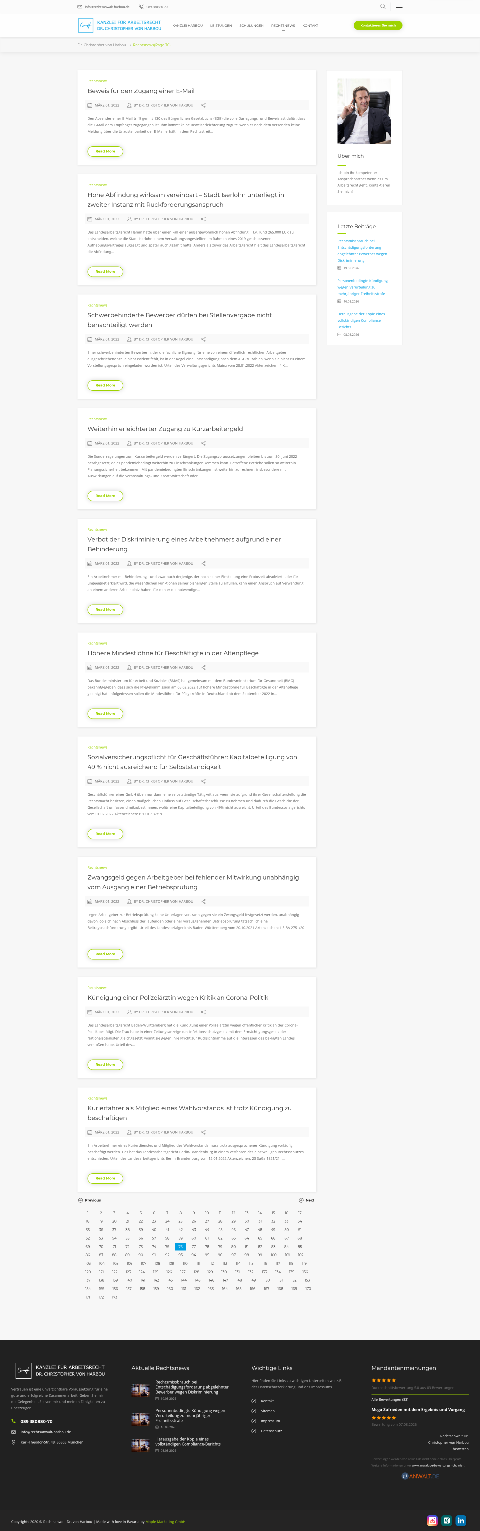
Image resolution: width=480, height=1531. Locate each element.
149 (253, 1280)
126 (169, 1272)
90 (140, 1255)
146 (211, 1280)
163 (211, 1288)
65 (260, 1238)
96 (220, 1255)
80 (233, 1246)
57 (154, 1238)
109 (171, 1263)
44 (207, 1230)
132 (251, 1272)
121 (101, 1272)
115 (251, 1263)
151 (280, 1280)
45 (220, 1230)
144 (184, 1280)
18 (88, 1221)
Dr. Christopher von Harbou (102, 45)
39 (141, 1230)
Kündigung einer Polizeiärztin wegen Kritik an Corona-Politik (178, 997)
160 (170, 1288)
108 (157, 1263)
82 (260, 1246)
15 (273, 1213)
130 (224, 1272)
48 (260, 1230)
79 (220, 1246)
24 (167, 1221)
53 (101, 1238)
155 (101, 1288)
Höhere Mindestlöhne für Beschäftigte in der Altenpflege (173, 653)
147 (225, 1280)
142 (156, 1280)
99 (260, 1255)
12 (233, 1213)
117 (278, 1263)
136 (305, 1272)
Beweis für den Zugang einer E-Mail (141, 90)
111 (198, 1263)
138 (101, 1280)
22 (141, 1221)
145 (197, 1280)
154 (88, 1288)
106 (129, 1263)
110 (185, 1263)
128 (196, 1272)
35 (88, 1230)
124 (142, 1272)
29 (234, 1221)
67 (286, 1238)
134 (278, 1272)
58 (167, 1238)
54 (114, 1238)
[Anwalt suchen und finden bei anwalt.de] (420, 1478)
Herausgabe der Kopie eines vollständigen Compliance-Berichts (361, 320)
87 (101, 1255)
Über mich (351, 156)
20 (114, 1221)
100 (273, 1255)
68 (300, 1238)
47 (247, 1230)
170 (308, 1288)
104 (102, 1263)
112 (211, 1263)
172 (101, 1297)
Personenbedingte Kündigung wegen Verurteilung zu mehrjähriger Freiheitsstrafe (363, 287)
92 (167, 1255)
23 (154, 1221)
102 (301, 1255)
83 (273, 1246)
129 (210, 1272)
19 (101, 1221)
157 (129, 1288)
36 (101, 1230)
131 (237, 1272)
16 (286, 1213)
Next (309, 1200)
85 (300, 1246)
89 (127, 1255)
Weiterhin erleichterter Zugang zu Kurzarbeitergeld (165, 428)
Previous (92, 1200)
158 (142, 1288)
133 (264, 1272)
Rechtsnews (98, 80)
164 (225, 1288)
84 (286, 1246)
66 (273, 1238)
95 (207, 1255)
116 (264, 1263)
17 (300, 1213)
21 (127, 1221)
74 (154, 1246)
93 (180, 1255)
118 (291, 1263)
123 (128, 1272)
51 (300, 1230)
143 (170, 1280)
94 (194, 1255)
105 (115, 1263)
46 (233, 1230)
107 (143, 1263)
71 (114, 1246)
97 (234, 1255)
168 (280, 1288)
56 (141, 1238)
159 (156, 1288)
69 (88, 1246)
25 (180, 1221)
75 (167, 1246)
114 (238, 1263)
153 (307, 1280)
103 (88, 1263)
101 (287, 1255)
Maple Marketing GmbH (166, 1521)
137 (87, 1280)
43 (194, 1230)
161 (184, 1288)
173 (114, 1297)
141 (142, 1280)
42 (180, 1230)
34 (300, 1221)
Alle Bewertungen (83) (390, 1399)
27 (207, 1221)
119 (304, 1263)
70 (101, 1246)
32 (273, 1221)
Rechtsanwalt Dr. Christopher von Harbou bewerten (448, 1442)
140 (129, 1280)
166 (253, 1288)
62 (220, 1238)
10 (207, 1213)
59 (180, 1238)
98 (246, 1255)
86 (88, 1255)
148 (239, 1280)
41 (167, 1230)
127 (183, 1272)
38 (128, 1230)
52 (88, 1238)
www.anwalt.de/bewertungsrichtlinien (438, 1465)
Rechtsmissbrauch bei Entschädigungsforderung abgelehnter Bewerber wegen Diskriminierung (192, 1387)
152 (293, 1280)
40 (154, 1230)
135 (291, 1272)
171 (88, 1297)
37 (114, 1230)
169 (294, 1288)
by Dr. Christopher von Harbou (163, 105)
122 (115, 1272)
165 (239, 1288)
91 (154, 1255)
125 (155, 1272)
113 (224, 1263)
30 (247, 1221)
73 (141, 1246)
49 (273, 1230)
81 (246, 1246)
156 (115, 1288)
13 (246, 1213)
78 (207, 1246)
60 (194, 1238)
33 (286, 1221)
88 (114, 1255)
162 (197, 1288)
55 (128, 1238)
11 (220, 1213)
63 (234, 1238)
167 (266, 1288)
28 (220, 1221)
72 (128, 1246)
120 (88, 1272)
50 (286, 1230)
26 (194, 1221)
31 (260, 1221)
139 (115, 1280)
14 (260, 1213)
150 (267, 1280)
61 (207, 1238)
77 (194, 1246)
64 (246, 1238)
